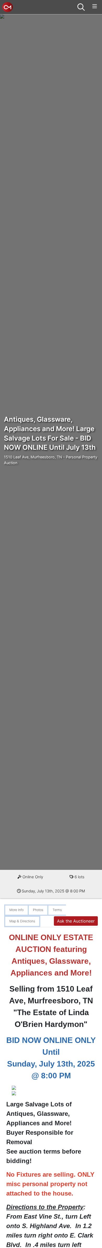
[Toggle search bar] (81, 7)
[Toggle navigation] (94, 6)
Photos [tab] (38, 910)
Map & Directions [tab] (22, 921)
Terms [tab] (57, 910)
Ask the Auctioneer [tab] (76, 921)
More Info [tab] (16, 910)
